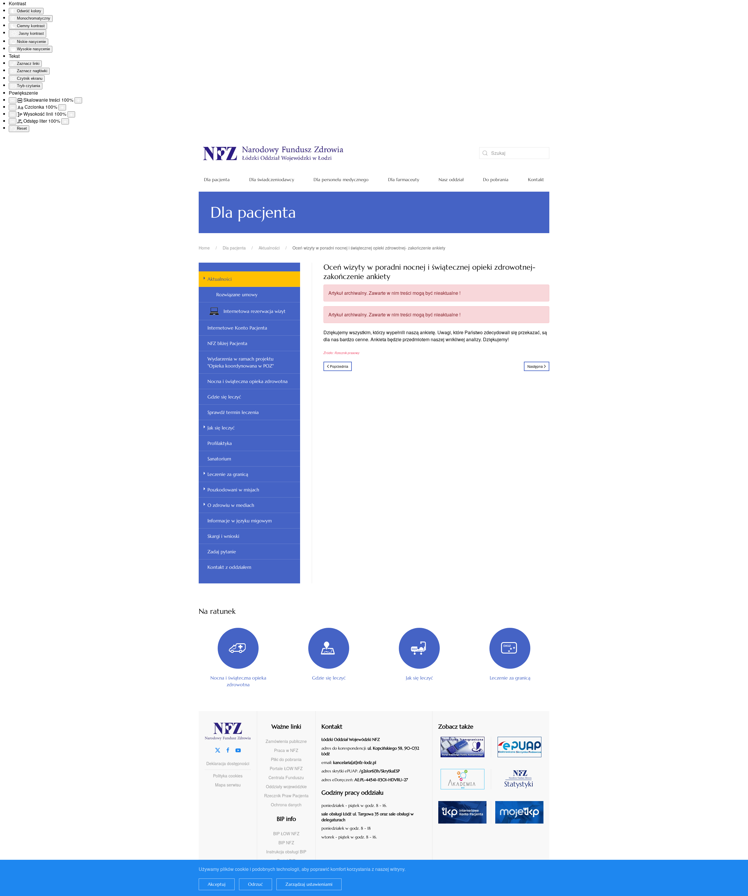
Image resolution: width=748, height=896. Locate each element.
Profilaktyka (219, 443)
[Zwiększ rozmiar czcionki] (62, 107)
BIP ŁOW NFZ (286, 833)
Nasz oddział (451, 179)
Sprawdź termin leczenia (233, 412)
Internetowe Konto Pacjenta (237, 328)
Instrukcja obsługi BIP (286, 852)
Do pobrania (495, 179)
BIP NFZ (286, 842)
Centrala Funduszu (286, 777)
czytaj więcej (464, 747)
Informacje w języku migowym (239, 521)
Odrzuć (255, 884)
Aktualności (219, 279)
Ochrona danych (286, 804)
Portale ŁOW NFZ (286, 768)
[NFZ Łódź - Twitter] (218, 749)
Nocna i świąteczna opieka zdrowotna (247, 381)
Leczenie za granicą (227, 474)
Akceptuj (217, 884)
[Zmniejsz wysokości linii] (12, 114)
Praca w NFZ (286, 750)
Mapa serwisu (228, 785)
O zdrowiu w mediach (230, 505)
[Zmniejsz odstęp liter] (12, 121)
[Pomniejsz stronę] (12, 100)
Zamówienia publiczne (286, 741)
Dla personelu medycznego (341, 179)
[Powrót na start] (330, 153)
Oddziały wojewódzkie (286, 786)
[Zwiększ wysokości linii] (71, 114)
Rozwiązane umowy (236, 294)
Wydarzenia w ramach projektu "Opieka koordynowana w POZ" (240, 362)
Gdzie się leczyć (224, 397)
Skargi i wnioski (223, 536)
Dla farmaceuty (403, 179)
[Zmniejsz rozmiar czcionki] (12, 107)
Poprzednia (339, 366)
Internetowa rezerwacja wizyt (254, 311)
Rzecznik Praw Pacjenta (286, 795)
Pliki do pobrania (286, 759)
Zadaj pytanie (221, 551)
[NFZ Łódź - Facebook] (228, 749)
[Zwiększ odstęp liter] (65, 121)
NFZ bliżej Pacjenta (227, 343)
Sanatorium (219, 459)
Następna (535, 366)
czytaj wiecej (464, 779)
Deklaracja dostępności (227, 763)
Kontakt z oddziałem (229, 567)
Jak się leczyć (221, 428)
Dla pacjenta (217, 179)
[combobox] (514, 153)
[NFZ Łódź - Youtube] (238, 749)
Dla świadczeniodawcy (271, 179)
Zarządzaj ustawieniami (309, 884)
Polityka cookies (228, 776)
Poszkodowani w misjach (233, 490)
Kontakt (536, 179)
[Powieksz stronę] (78, 100)
